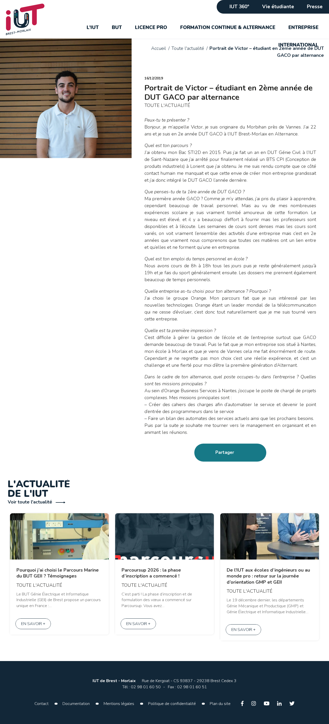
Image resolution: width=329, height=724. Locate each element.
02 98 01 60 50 (146, 687)
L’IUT (93, 27)
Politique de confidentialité (172, 704)
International (298, 45)
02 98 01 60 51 (192, 687)
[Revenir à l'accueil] (28, 19)
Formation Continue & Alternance (227, 27)
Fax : (172, 687)
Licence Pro (151, 27)
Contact (41, 704)
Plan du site (220, 704)
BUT (117, 27)
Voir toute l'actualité (30, 502)
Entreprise (303, 27)
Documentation (76, 704)
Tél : (126, 687)
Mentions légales (119, 704)
